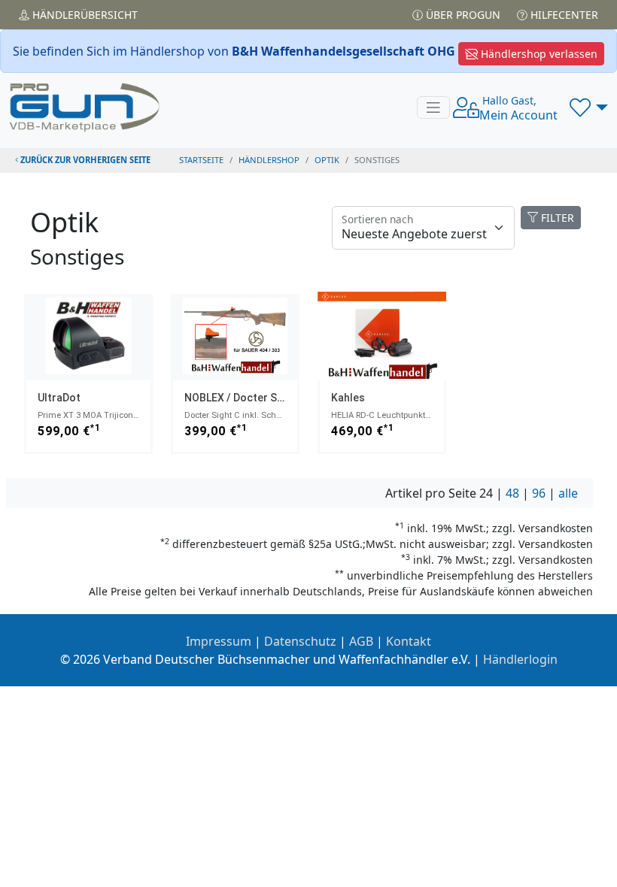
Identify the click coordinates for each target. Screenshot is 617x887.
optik (327, 159)
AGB (361, 641)
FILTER (556, 217)
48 (512, 493)
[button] (589, 107)
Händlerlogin (520, 659)
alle (568, 493)
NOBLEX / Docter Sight (240, 398)
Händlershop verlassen (537, 54)
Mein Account (518, 108)
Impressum (218, 641)
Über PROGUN (461, 15)
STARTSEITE (201, 159)
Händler (83, 15)
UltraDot (59, 398)
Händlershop (269, 159)
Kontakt (408, 641)
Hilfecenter (562, 15)
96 (539, 493)
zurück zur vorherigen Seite (84, 159)
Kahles (348, 398)
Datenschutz (300, 641)
